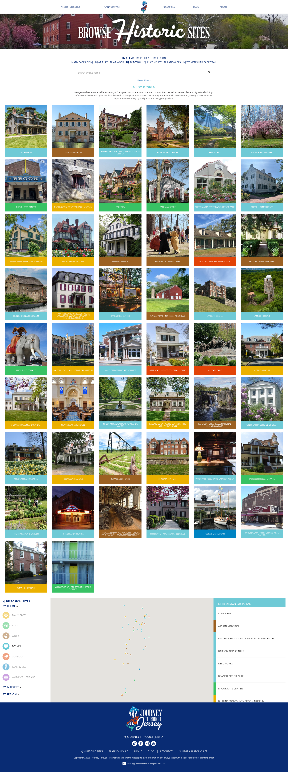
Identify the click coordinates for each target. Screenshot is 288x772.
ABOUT (223, 6)
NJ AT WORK (117, 62)
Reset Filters (144, 80)
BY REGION (159, 58)
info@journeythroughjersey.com (146, 763)
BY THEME (128, 58)
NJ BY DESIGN (134, 62)
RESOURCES (169, 6)
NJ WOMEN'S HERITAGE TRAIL (200, 62)
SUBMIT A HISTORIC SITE (193, 751)
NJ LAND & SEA (172, 62)
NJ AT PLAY (101, 62)
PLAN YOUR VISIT (112, 6)
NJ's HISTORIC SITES (70, 6)
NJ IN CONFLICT (153, 62)
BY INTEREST (143, 58)
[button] (128, 663)
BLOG (196, 6)
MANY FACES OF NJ (82, 62)
